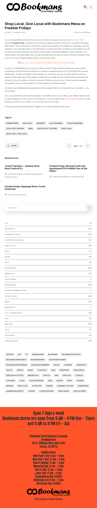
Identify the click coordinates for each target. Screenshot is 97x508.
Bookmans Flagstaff (71, 354)
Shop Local (67, 128)
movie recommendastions (16, 290)
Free (53, 370)
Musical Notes (11, 177)
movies (60, 381)
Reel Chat (9, 324)
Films (7, 251)
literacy (79, 375)
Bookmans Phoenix (57, 360)
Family (30, 370)
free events (79, 370)
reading (9, 386)
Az (27, 354)
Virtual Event (79, 391)
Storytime (37, 386)
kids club (67, 375)
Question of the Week (47, 128)
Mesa (31, 128)
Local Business (56, 123)
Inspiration (9, 274)
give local (27, 123)
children (68, 365)
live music (10, 381)
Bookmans (52, 354)
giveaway (41, 123)
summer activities (65, 386)
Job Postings (10, 279)
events (20, 370)
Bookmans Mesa (77, 40)
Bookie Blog (10, 229)
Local (22, 381)
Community (81, 365)
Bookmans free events (16, 360)
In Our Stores (10, 268)
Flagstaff (42, 370)
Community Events (15, 174)
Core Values (10, 246)
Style (7, 330)
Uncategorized (11, 341)
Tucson (31, 391)
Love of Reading (36, 381)
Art (6, 223)
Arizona (9, 354)
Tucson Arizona (46, 391)
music (69, 381)
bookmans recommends (16, 365)
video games (63, 391)
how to (46, 375)
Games (7, 257)
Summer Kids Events (14, 391)
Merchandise (10, 285)
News (7, 302)
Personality (10, 307)
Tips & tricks (10, 335)
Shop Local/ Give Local (16, 134)
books (56, 365)
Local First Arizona (72, 99)
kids (56, 375)
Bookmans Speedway (40, 365)
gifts (7, 262)
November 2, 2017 (19, 32)
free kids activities (14, 375)
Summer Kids (83, 386)
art (19, 354)
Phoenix (80, 381)
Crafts (9, 370)
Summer (49, 386)
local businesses (74, 123)
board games (38, 354)
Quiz (7, 318)
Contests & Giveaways (82, 32)
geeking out (33, 375)
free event (64, 370)
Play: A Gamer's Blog (13, 313)
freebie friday (12, 123)
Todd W (9, 32)
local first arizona (15, 128)
